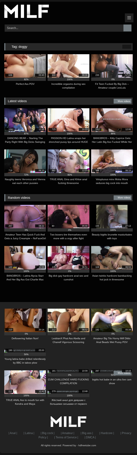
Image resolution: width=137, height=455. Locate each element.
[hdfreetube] (68, 12)
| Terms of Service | (66, 437)
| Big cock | (47, 433)
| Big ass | (87, 433)
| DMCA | (90, 437)
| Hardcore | (106, 433)
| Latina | (29, 433)
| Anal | (13, 433)
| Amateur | (67, 433)
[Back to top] (126, 444)
